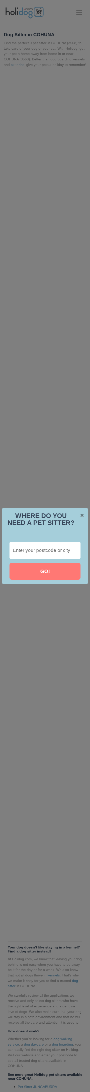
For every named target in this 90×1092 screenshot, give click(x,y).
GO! (45, 571)
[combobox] (45, 550)
